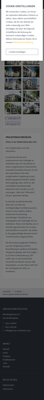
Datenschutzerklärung (23, 42)
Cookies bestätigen (17, 51)
